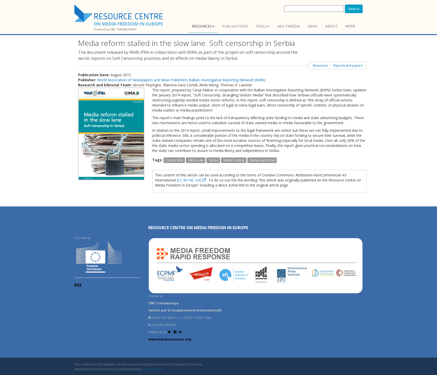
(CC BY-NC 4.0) (189, 180)
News (313, 26)
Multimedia (288, 26)
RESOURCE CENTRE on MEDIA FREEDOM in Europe (198, 227)
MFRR (350, 26)
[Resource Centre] (119, 18)
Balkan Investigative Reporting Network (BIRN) (227, 79)
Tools (261, 26)
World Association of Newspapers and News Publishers (143, 79)
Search (353, 8)
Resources (202, 26)
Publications (235, 26)
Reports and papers (348, 65)
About (331, 26)
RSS (77, 285)
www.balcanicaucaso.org (169, 339)
